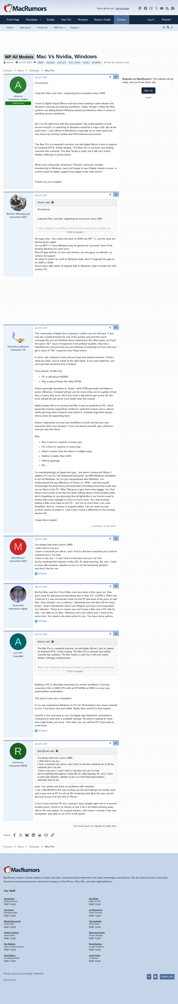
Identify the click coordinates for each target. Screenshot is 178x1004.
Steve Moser (9, 955)
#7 (116, 743)
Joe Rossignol (95, 910)
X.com (13, 904)
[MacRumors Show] (140, 8)
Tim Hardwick (95, 921)
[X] (156, 8)
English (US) (167, 976)
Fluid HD (12, 980)
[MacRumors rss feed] (167, 8)
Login (148, 97)
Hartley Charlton (11, 933)
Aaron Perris (94, 955)
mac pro (62, 62)
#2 (116, 194)
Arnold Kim (9, 899)
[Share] (110, 77)
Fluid (5, 980)
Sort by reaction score (118, 62)
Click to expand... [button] (76, 232)
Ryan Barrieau (95, 944)
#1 (116, 77)
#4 (116, 538)
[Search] (168, 27)
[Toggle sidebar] (172, 27)
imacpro (50, 62)
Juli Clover (9, 910)
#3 (116, 327)
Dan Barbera (9, 944)
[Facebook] (145, 8)
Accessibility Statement (31, 973)
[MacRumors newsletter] (173, 8)
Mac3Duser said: (46, 751)
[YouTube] (161, 8)
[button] (30, 19)
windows (96, 62)
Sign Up (148, 90)
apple (40, 62)
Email (6, 904)
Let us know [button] (122, 8)
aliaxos (10, 62)
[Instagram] (151, 8)
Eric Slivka (93, 899)
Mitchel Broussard (12, 921)
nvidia (86, 62)
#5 (116, 586)
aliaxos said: (44, 202)
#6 (116, 634)
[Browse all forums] (164, 27)
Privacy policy (10, 973)
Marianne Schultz (97, 933)
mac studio (74, 62)
